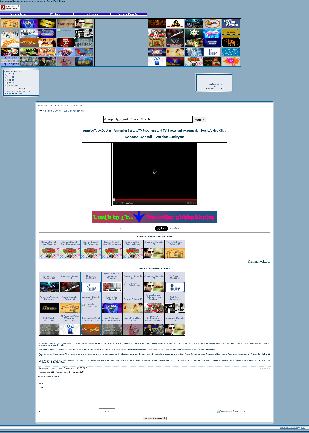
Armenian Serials (18, 14)
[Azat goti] (84, 37)
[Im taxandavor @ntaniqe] (212, 37)
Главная (42, 106)
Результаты (9, 91)
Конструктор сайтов (289, 427)
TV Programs (92, 14)
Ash (74, 368)
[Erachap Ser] (29, 27)
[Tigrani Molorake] (10, 27)
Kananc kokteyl (75, 106)
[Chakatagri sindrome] (29, 37)
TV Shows (55, 14)
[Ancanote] (84, 27)
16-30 (11, 77)
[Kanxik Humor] (212, 27)
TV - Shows (61, 106)
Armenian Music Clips (129, 14)
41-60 (11, 83)
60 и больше (14, 86)
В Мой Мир (175, 228)
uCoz (303, 427)
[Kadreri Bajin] (10, 46)
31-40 (11, 80)
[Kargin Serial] (175, 27)
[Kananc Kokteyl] (194, 65)
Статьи (51, 106)
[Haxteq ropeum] (231, 27)
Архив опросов (23, 91)
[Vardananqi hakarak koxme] (47, 46)
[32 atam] (66, 46)
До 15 (11, 74)
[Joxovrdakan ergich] (29, 46)
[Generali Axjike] (157, 27)
